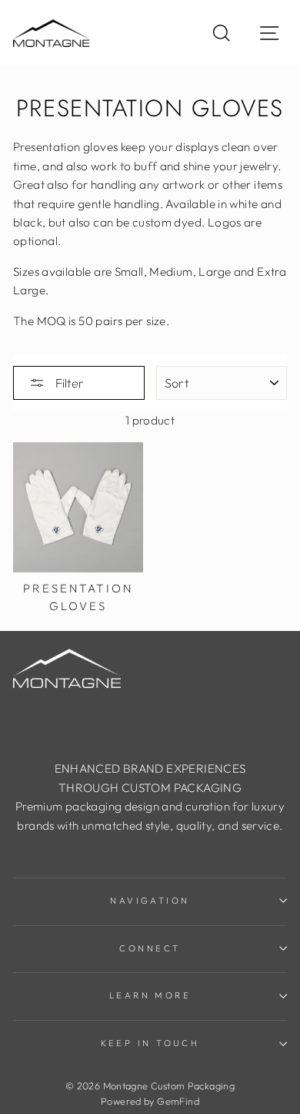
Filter (68, 383)
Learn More (150, 995)
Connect (149, 948)
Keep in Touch (150, 1043)
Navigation (149, 900)
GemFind (178, 1101)
